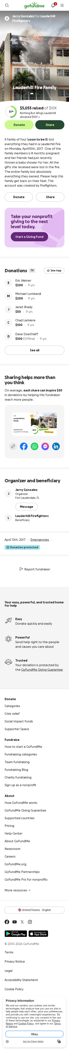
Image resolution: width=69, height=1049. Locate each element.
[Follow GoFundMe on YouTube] (14, 922)
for (33, 18)
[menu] (62, 5)
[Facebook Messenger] (45, 446)
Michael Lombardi (28, 293)
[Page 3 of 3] (38, 93)
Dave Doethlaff (26, 334)
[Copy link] (13, 446)
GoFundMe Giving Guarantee (42, 669)
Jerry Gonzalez (26, 489)
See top (56, 270)
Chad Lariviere (25, 320)
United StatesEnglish (36, 910)
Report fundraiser (37, 569)
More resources (16, 890)
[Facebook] (24, 446)
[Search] (7, 5)
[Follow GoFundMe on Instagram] (30, 922)
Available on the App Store (38, 933)
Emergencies (39, 539)
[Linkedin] (56, 446)
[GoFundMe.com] (34, 5)
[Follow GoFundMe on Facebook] (7, 922)
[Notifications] (53, 5)
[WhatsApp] (34, 446)
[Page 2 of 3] (35, 93)
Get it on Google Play (16, 933)
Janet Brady (23, 307)
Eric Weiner (23, 280)
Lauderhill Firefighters (32, 516)
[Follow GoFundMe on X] (22, 922)
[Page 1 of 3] (31, 93)
